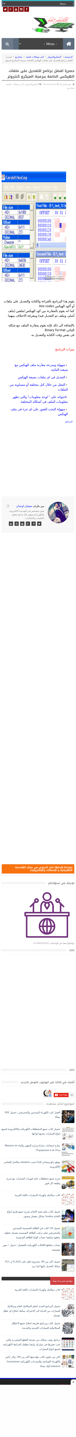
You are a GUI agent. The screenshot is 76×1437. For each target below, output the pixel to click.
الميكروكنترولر (54, 56)
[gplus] (10, 9)
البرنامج (69, 421)
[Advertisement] (37, 123)
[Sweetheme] (39, 524)
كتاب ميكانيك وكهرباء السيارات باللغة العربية (37, 1195)
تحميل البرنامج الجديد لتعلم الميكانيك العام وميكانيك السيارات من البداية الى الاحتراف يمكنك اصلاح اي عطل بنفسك (31, 1311)
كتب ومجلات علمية (35, 56)
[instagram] (21, 9)
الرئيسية (69, 56)
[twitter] (5, 9)
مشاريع (18, 56)
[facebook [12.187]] (26, 9)
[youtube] (16, 9)
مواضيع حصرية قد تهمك (62, 1280)
